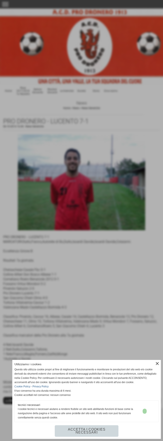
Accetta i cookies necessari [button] (86, 431)
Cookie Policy (22, 386)
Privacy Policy (40, 386)
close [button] (157, 363)
